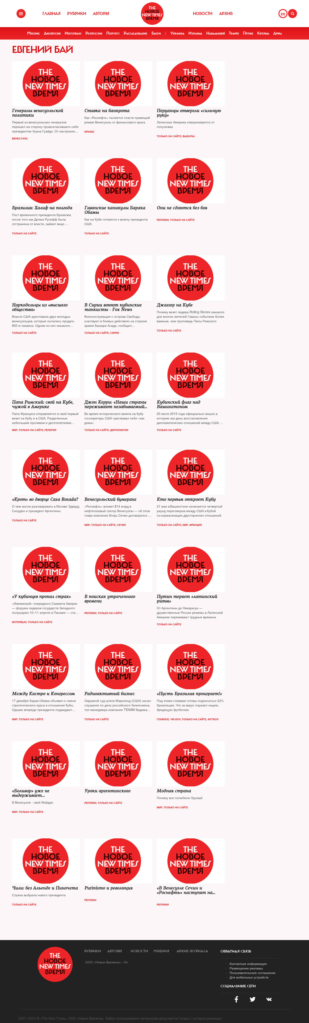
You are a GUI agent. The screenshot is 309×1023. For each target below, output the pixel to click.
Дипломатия (119, 430)
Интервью (73, 33)
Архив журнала (192, 951)
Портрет (113, 33)
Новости (202, 13)
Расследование (135, 33)
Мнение (33, 33)
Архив (226, 13)
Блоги (156, 33)
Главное (163, 719)
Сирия (114, 332)
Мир (14, 430)
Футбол (213, 719)
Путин (248, 33)
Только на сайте (169, 136)
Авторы (101, 13)
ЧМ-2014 (175, 719)
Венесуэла (20, 138)
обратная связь (236, 951)
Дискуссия (52, 33)
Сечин (121, 525)
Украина (177, 33)
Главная (51, 13)
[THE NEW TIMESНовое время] (152, 13)
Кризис (89, 131)
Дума (277, 33)
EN (283, 14)
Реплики (163, 219)
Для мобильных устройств (249, 977)
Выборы (189, 136)
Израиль (195, 33)
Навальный (215, 33)
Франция (195, 525)
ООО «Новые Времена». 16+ (106, 962)
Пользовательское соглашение (253, 972)
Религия (50, 430)
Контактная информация (248, 963)
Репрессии (94, 33)
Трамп (234, 33)
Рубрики (76, 13)
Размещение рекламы (246, 968)
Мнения (161, 951)
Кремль (263, 33)
